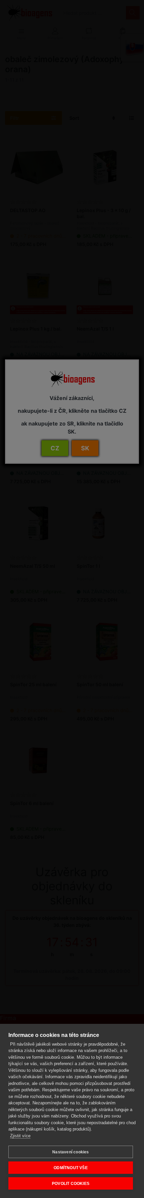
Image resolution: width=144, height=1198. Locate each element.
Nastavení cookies (70, 1152)
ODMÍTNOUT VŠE (71, 1167)
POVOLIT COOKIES (70, 1183)
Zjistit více (20, 1135)
